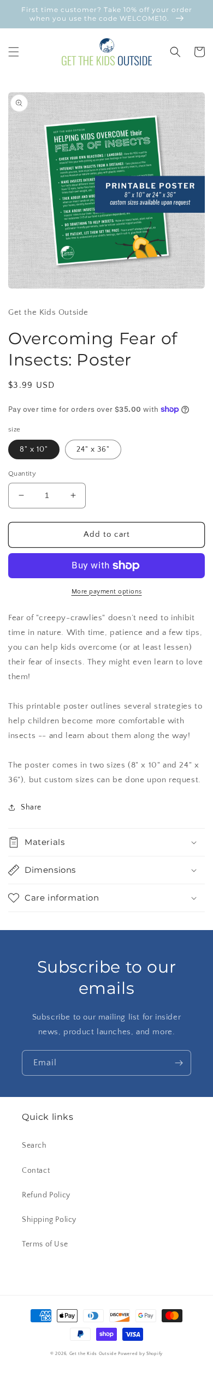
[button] (14, 52)
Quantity (22, 473)
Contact (36, 1170)
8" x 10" (34, 449)
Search (34, 1145)
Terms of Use (45, 1244)
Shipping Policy (49, 1219)
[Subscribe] (179, 1063)
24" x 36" (93, 449)
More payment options (107, 591)
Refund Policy (46, 1195)
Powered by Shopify (140, 1353)
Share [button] (31, 807)
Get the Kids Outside (93, 1353)
